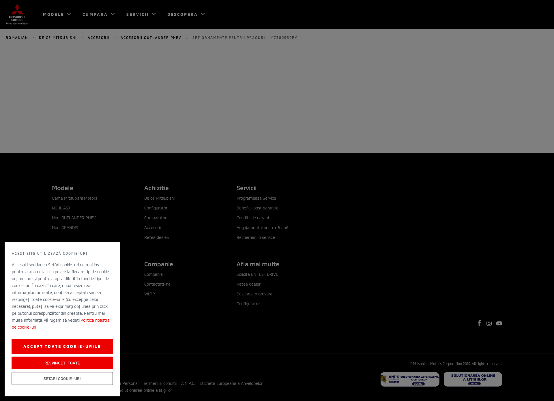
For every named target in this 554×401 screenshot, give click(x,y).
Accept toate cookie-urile (62, 346)
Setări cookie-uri (62, 378)
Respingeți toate (62, 363)
